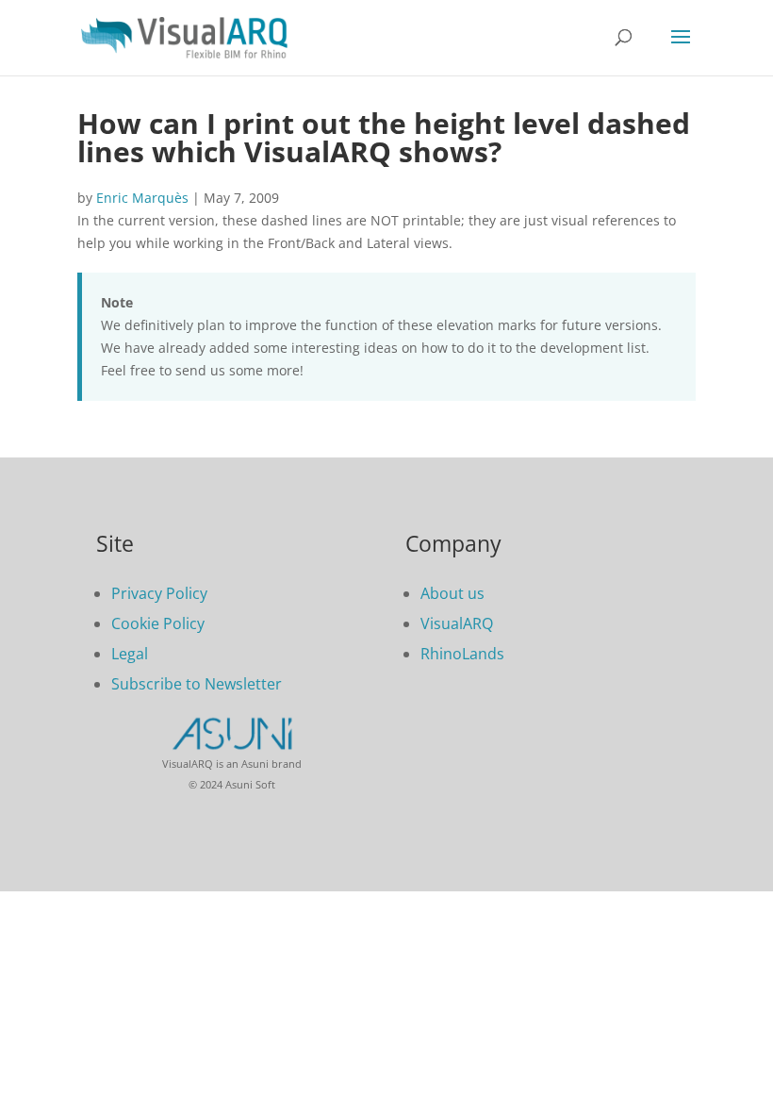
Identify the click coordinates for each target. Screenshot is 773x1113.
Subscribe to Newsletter (196, 683)
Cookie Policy (158, 623)
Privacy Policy (159, 593)
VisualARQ (456, 623)
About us (452, 593)
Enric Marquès (142, 198)
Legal (129, 653)
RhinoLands (462, 653)
